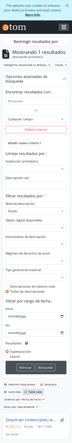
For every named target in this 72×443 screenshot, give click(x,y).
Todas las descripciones (27, 291)
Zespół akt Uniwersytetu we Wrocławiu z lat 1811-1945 (31, 420)
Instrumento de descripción (26, 237)
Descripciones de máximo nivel (32, 286)
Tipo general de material (23, 270)
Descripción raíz (17, 178)
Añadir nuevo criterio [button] (23, 143)
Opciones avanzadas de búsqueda (26, 79)
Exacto (15, 356)
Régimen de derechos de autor (28, 253)
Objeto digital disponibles (24, 220)
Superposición (20, 351)
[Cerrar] (67, 5)
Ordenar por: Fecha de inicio (23, 399)
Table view (35, 392)
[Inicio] (15, 27)
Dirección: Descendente (19, 407)
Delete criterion (36, 129)
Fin (8, 325)
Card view (14, 392)
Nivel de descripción (20, 204)
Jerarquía (50, 384)
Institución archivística (22, 161)
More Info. (33, 15)
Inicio (9, 309)
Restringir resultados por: (36, 41)
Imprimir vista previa (21, 384)
